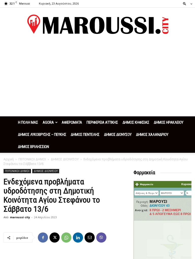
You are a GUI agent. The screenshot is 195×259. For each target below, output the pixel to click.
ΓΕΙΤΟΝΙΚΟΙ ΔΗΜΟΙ (32, 159)
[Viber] (101, 237)
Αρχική (9, 159)
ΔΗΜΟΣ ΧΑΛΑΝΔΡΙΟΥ (152, 134)
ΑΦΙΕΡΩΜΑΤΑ (72, 122)
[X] (55, 237)
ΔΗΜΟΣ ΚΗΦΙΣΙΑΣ (136, 122)
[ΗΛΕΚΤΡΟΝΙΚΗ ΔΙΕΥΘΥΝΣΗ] (90, 237)
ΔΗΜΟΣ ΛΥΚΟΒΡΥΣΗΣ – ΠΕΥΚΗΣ (42, 134)
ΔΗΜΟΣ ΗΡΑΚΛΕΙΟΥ (168, 122)
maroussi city (20, 217)
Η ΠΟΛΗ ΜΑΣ (28, 122)
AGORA (48, 122)
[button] (186, 3)
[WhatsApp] (66, 237)
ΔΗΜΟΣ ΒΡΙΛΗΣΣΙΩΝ (33, 146)
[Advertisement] (97, 78)
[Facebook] (43, 237)
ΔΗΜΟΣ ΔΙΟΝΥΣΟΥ (118, 134)
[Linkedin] (78, 237)
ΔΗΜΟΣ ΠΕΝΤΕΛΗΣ (85, 134)
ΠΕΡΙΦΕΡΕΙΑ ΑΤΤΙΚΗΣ (102, 122)
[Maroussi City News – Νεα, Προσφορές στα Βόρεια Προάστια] (97, 24)
